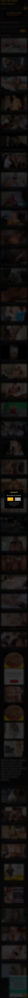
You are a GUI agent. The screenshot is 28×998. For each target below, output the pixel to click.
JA (10, 499)
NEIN (17, 499)
